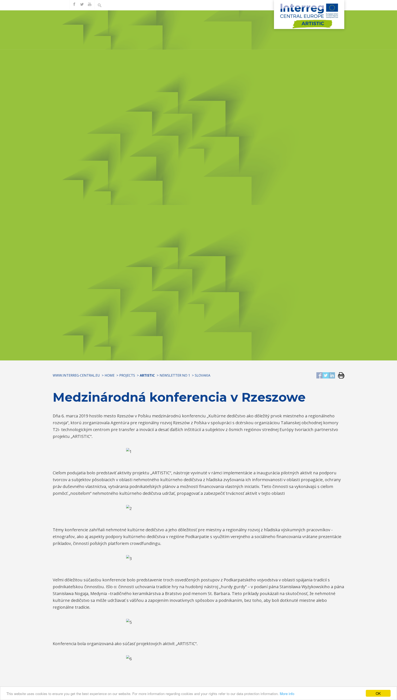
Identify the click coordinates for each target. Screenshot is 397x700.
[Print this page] (339, 375)
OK (378, 693)
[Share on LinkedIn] (332, 375)
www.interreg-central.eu (76, 375)
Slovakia (202, 375)
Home (110, 375)
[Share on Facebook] (319, 375)
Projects (127, 375)
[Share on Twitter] (326, 375)
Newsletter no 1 (175, 375)
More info (287, 693)
